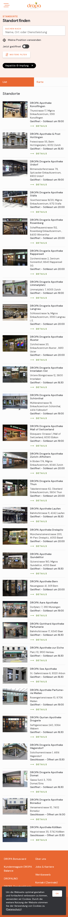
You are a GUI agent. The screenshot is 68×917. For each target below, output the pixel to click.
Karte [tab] (40, 82)
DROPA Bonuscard (15, 859)
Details (41, 126)
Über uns (40, 859)
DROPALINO (11, 878)
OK (57, 893)
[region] (34, 467)
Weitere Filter (18, 54)
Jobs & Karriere (44, 866)
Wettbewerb (43, 874)
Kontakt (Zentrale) (46, 882)
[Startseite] (34, 5)
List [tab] (5, 82)
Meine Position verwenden (24, 40)
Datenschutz (14, 909)
